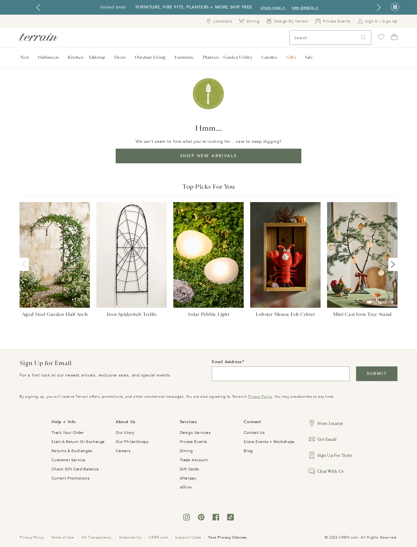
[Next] (391, 264)
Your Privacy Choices (227, 537)
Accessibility (130, 537)
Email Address (227, 361)
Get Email (327, 439)
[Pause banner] (395, 7)
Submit (377, 373)
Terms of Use (62, 537)
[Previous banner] (38, 7)
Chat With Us (330, 471)
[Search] (363, 38)
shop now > (273, 7)
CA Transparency (96, 537)
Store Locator (330, 423)
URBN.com (158, 537)
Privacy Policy (260, 396)
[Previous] (25, 264)
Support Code (188, 537)
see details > (305, 7)
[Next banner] (379, 7)
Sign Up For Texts (334, 455)
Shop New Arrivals (208, 155)
